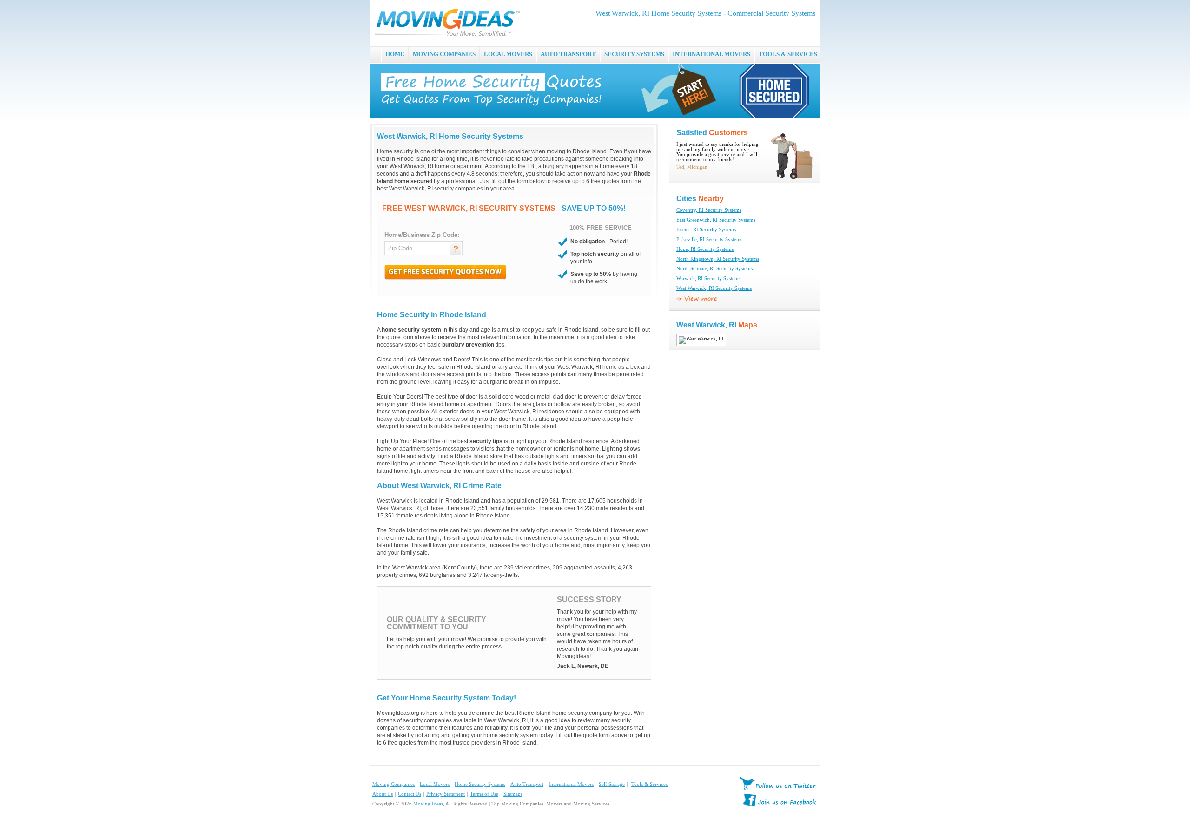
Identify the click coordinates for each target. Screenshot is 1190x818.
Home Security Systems (480, 784)
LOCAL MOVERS (508, 54)
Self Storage (612, 784)
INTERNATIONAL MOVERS (711, 54)
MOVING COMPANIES (444, 54)
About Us (382, 794)
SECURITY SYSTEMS (634, 54)
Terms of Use (484, 794)
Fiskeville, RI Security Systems (709, 239)
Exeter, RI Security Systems (706, 229)
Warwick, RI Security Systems (708, 278)
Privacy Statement (445, 794)
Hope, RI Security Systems (705, 249)
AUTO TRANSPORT (568, 54)
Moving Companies (393, 784)
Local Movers (435, 784)
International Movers (571, 784)
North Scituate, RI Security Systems (714, 268)
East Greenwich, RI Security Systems (715, 219)
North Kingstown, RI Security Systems (717, 259)
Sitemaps (512, 794)
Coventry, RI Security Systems (708, 210)
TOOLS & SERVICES (788, 54)
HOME (394, 54)
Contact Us (409, 794)
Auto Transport (526, 784)
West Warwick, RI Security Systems (714, 288)
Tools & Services (649, 784)
